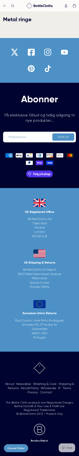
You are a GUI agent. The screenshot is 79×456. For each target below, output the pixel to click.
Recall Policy (30, 388)
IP (59, 388)
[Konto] (66, 6)
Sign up (63, 137)
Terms (67, 388)
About (9, 384)
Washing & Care (45, 384)
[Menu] (4, 5)
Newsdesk (23, 384)
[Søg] (12, 6)
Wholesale (48, 388)
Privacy (33, 392)
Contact (46, 392)
